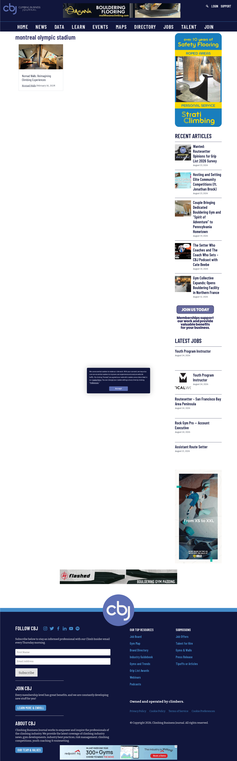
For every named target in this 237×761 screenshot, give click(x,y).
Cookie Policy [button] (96, 380)
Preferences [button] (94, 383)
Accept (118, 388)
